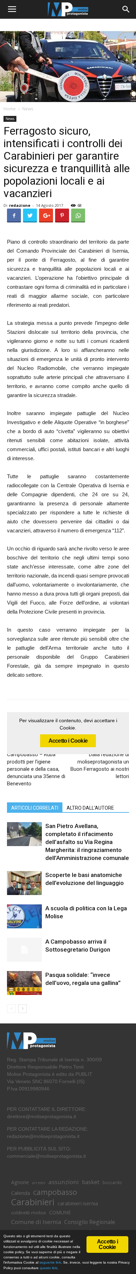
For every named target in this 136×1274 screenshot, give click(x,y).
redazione (19, 205)
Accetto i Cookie (68, 741)
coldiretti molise (28, 1212)
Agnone (20, 1182)
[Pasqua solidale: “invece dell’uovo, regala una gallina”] (24, 983)
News (27, 109)
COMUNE (60, 1212)
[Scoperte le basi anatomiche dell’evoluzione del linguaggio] (24, 883)
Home (9, 109)
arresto (38, 1182)
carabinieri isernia (78, 1203)
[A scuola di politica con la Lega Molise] (24, 916)
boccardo (112, 1183)
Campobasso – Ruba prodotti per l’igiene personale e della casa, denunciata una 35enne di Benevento (36, 769)
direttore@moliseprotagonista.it (41, 1116)
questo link (48, 1268)
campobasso (55, 1192)
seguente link (50, 1262)
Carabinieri (32, 1202)
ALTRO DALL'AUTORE (90, 808)
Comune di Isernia (36, 1221)
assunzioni (63, 1182)
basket (90, 1182)
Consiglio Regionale (89, 1222)
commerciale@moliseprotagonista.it (46, 1156)
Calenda (20, 1192)
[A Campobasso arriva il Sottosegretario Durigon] (24, 950)
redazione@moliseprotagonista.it (43, 1136)
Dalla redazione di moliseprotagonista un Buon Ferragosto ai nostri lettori (99, 765)
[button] (126, 9)
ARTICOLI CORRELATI (34, 808)
